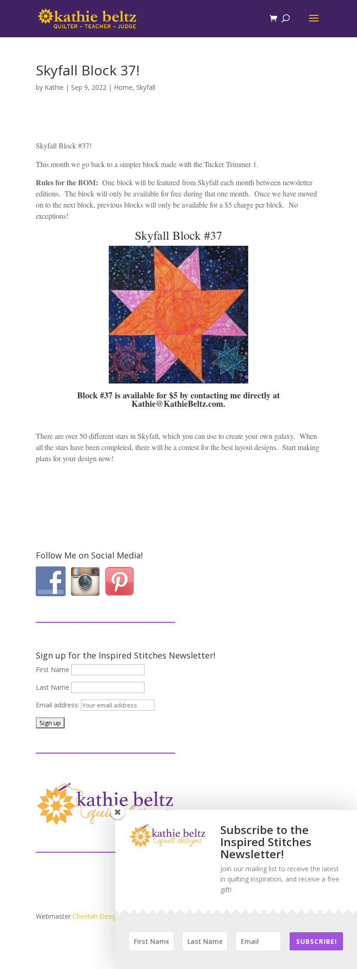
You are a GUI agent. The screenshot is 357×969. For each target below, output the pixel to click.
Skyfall (145, 87)
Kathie (54, 87)
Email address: (58, 704)
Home (123, 87)
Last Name (52, 687)
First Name (52, 669)
